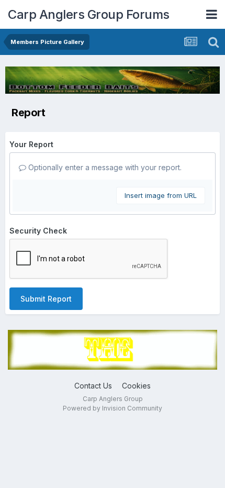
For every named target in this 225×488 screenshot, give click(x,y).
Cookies (136, 385)
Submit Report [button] (46, 298)
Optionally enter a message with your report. (104, 167)
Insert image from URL (161, 195)
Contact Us (93, 385)
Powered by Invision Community (112, 408)
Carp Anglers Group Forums (89, 14)
